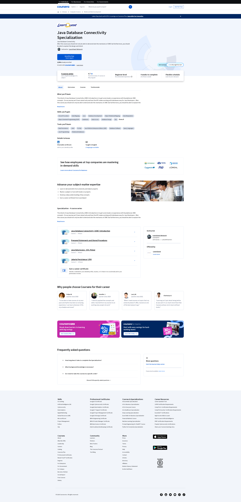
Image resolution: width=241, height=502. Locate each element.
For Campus (61, 469)
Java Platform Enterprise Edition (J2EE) (95, 128)
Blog (91, 447)
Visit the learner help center (155, 364)
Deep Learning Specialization (130, 413)
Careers (60, 447)
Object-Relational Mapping (112, 116)
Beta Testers (93, 444)
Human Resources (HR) (64, 416)
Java (84, 116)
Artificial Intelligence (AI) (64, 404)
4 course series (67, 73)
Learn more (80, 65)
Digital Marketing (62, 413)
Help (123, 449)
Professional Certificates (65, 455)
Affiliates (124, 463)
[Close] (180, 16)
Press (124, 438)
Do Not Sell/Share (127, 469)
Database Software (115, 128)
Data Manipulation (128, 116)
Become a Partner (63, 472)
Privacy (124, 447)
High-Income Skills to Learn (162, 416)
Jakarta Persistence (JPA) (81, 259)
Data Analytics (62, 410)
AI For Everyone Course (129, 407)
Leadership (61, 444)
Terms (124, 444)
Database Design (106, 119)
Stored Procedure (63, 116)
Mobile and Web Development (92, 12)
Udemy (60, 480)
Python (60, 424)
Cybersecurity (62, 407)
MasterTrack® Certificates (65, 458)
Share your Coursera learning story (164, 427)
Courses (82, 87)
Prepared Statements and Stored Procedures (89, 240)
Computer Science (75, 12)
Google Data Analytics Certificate (99, 407)
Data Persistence (63, 128)
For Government (62, 466)
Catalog (60, 449)
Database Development (95, 116)
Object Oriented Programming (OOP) (68, 119)
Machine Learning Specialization (131, 421)
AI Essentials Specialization (130, 402)
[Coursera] (63, 6)
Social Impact (61, 475)
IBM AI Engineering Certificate (98, 418)
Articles (124, 458)
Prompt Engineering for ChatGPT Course (133, 424)
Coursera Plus (61, 452)
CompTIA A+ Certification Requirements (166, 407)
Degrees (60, 461)
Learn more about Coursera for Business (73, 170)
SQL (116, 119)
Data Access (95, 119)
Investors (125, 441)
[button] (82, 7)
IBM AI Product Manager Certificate (100, 421)
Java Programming (63, 132)
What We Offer (62, 441)
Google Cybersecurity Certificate (99, 404)
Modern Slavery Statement (130, 466)
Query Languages (128, 128)
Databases (85, 119)
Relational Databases (78, 132)
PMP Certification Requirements (164, 421)
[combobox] (106, 7)
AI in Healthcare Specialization (130, 410)
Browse (65, 12)
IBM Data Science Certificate (98, 424)
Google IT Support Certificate (98, 410)
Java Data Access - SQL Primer (83, 250)
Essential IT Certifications (162, 413)
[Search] (130, 7)
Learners (92, 438)
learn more (162, 371)
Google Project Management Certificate (101, 413)
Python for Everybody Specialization (132, 427)
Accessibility (126, 452)
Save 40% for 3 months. (135, 16)
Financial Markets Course (129, 418)
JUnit (72, 128)
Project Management (63, 421)
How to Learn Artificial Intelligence (164, 418)
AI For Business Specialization (130, 404)
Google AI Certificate (96, 402)
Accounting (61, 402)
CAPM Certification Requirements (164, 404)
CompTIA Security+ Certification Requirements (168, 410)
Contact (124, 455)
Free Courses (61, 478)
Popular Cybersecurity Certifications (165, 424)
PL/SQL (79, 128)
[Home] (58, 12)
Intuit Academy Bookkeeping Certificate (101, 427)
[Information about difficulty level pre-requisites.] (132, 77)
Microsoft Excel (62, 418)
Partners (92, 441)
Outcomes (71, 87)
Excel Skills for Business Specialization (133, 416)
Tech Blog (93, 452)
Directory (125, 461)
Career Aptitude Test (161, 402)
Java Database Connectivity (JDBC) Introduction (90, 231)
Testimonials (95, 87)
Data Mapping (76, 116)
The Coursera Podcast (96, 449)
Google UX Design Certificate (98, 416)
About (60, 87)
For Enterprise (62, 463)
